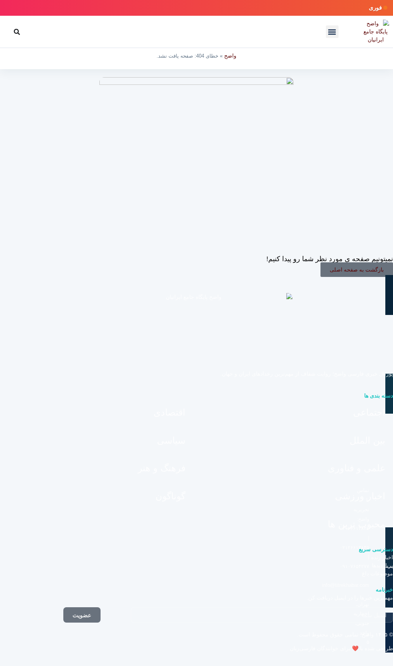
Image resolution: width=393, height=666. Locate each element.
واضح (230, 56)
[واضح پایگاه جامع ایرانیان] (375, 32)
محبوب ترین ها (356, 524)
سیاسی (171, 440)
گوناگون (170, 496)
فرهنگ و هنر (161, 468)
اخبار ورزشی (360, 496)
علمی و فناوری (356, 468)
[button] (332, 31)
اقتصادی (169, 412)
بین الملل (367, 440)
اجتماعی (369, 412)
